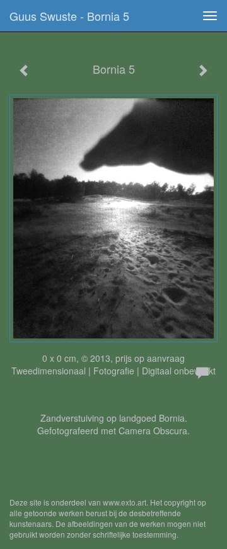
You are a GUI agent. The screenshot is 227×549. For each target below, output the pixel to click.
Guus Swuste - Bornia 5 (69, 16)
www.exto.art (124, 502)
